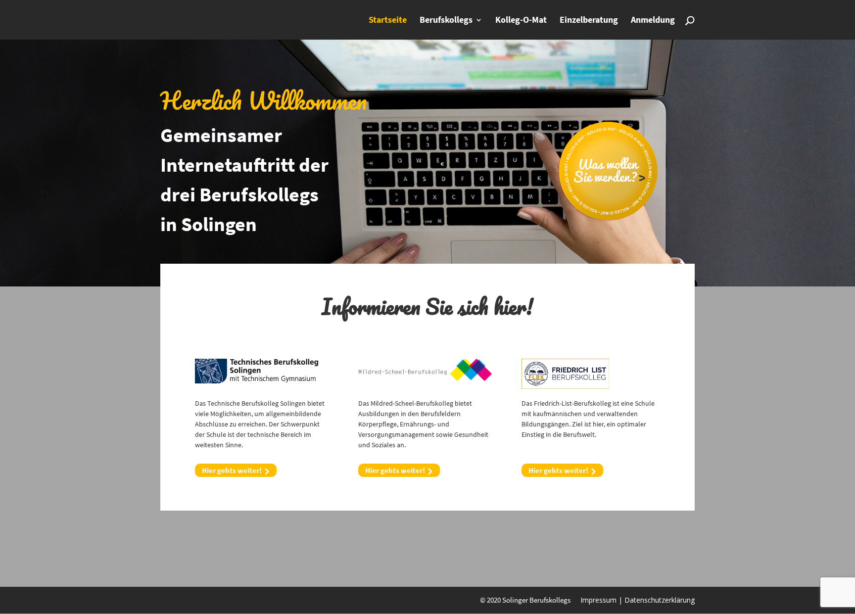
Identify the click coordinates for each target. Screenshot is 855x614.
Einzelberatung (589, 20)
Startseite (388, 20)
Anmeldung (653, 20)
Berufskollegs (446, 20)
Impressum (598, 600)
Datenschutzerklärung (659, 600)
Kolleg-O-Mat (521, 20)
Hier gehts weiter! (232, 470)
